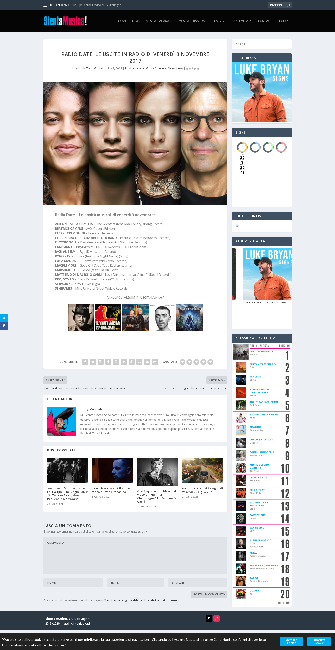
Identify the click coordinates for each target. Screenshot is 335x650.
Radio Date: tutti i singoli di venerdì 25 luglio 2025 (202, 490)
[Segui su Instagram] (216, 618)
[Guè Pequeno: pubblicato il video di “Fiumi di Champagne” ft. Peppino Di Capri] (157, 472)
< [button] (236, 315)
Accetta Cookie (291, 641)
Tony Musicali (95, 68)
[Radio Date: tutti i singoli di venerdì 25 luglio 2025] (202, 470)
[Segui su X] (209, 618)
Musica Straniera (192, 21)
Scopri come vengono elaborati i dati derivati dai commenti (141, 600)
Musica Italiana (157, 21)
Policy (284, 21)
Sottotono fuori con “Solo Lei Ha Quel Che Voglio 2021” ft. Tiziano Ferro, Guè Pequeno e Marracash (67, 494)
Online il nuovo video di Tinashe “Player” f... (98, 5)
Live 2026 (220, 21)
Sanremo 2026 (242, 21)
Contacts (265, 21)
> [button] (236, 324)
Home (122, 21)
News (136, 21)
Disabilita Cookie (319, 641)
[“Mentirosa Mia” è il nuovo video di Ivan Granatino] (112, 470)
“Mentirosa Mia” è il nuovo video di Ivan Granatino (111, 490)
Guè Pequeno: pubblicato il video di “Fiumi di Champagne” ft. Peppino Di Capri (157, 496)
